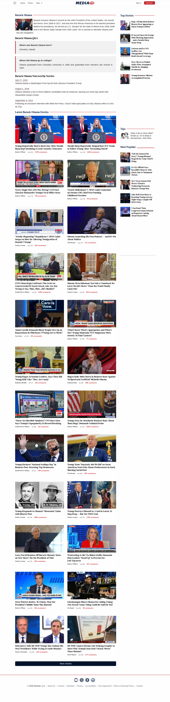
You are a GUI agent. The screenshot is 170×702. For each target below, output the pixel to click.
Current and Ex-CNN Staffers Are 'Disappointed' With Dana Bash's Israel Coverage (142, 52)
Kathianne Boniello (20, 383)
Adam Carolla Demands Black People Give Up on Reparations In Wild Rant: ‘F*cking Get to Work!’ (39, 331)
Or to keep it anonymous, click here (141, 137)
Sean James (18, 336)
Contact (139, 686)
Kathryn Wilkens (20, 152)
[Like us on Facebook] (87, 680)
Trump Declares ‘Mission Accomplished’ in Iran (141, 76)
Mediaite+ (149, 3)
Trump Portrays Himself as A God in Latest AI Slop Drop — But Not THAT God (89, 513)
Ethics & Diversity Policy (124, 686)
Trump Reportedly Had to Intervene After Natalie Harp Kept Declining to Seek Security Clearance (39, 147)
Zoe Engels (70, 608)
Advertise (70, 686)
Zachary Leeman (20, 245)
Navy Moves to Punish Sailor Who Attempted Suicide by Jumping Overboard (141, 65)
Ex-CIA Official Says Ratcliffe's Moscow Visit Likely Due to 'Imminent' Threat (142, 171)
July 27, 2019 (21, 80)
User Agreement (104, 686)
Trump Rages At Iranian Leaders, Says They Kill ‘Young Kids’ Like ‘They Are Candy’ (38, 378)
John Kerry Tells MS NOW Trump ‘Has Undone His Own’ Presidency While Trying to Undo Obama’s (39, 647)
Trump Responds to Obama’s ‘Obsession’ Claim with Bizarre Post (38, 513)
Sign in (138, 3)
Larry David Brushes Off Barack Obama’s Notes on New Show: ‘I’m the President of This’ (38, 556)
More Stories (66, 663)
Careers (61, 686)
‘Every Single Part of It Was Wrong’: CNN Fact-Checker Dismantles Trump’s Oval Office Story (38, 191)
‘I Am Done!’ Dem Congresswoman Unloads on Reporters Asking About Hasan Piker (142, 212)
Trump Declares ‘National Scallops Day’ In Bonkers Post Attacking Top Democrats (35, 466)
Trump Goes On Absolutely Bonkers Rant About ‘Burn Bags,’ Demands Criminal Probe (90, 422)
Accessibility (90, 686)
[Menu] (16, 3)
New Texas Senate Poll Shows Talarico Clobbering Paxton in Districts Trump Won (141, 184)
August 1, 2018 (22, 89)
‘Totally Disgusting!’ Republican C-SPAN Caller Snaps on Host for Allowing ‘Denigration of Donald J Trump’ (37, 239)
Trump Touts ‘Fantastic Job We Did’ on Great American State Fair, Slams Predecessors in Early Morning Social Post (91, 467)
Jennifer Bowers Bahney (22, 292)
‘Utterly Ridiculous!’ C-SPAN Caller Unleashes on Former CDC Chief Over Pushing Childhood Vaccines (89, 192)
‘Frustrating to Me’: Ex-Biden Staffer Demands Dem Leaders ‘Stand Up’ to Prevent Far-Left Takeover (89, 557)
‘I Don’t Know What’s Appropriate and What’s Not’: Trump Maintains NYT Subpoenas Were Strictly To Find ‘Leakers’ (89, 332)
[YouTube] (76, 680)
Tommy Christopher (21, 652)
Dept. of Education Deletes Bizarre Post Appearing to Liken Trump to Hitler (142, 24)
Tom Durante (71, 243)
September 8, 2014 (24, 100)
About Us (51, 686)
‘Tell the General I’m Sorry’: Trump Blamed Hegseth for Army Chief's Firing (142, 157)
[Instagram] (93, 680)
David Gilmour (71, 655)
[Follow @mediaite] (81, 680)
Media (22, 3)
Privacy (80, 686)
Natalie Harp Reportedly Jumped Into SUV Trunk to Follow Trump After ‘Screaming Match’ (91, 147)
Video (39, 3)
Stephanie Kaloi (72, 383)
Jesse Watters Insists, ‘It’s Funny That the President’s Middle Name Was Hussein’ (35, 603)
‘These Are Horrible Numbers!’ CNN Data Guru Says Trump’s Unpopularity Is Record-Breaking (38, 422)
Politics (30, 3)
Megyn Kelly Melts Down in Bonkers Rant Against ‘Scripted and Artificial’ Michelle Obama (91, 378)
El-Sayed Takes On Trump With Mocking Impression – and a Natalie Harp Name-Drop (142, 39)
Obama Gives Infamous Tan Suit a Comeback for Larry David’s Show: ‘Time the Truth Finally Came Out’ (91, 286)
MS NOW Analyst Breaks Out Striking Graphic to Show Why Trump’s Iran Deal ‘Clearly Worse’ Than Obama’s (91, 648)
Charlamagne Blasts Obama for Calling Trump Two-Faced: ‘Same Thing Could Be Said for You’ (90, 603)
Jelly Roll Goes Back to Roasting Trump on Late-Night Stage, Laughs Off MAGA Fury (142, 198)
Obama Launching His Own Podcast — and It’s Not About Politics (91, 238)
